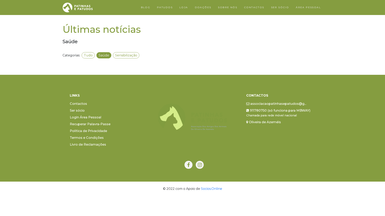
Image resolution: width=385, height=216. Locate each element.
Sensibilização (126, 55)
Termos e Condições (87, 138)
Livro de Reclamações (88, 144)
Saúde (104, 55)
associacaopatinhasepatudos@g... (277, 104)
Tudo (88, 55)
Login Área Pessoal (85, 117)
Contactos (78, 104)
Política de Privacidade (88, 131)
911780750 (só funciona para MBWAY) (278, 113)
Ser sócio (77, 110)
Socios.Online (211, 189)
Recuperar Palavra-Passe (90, 124)
